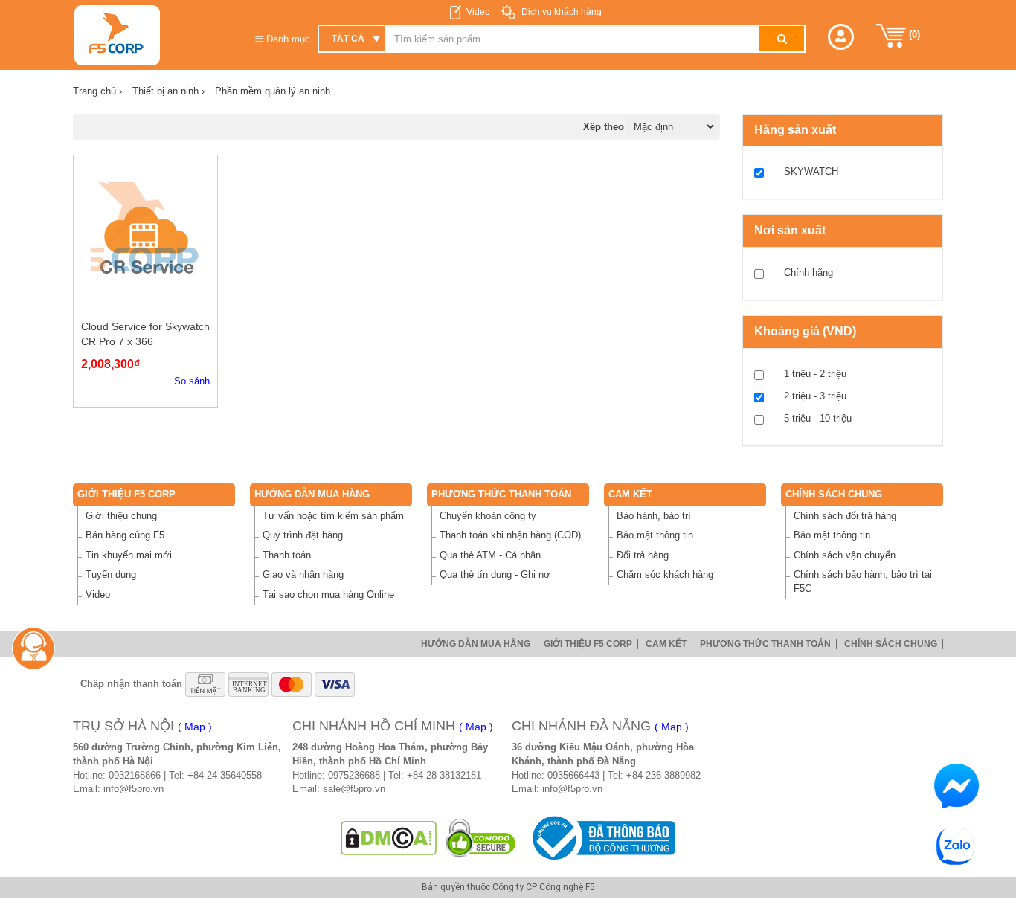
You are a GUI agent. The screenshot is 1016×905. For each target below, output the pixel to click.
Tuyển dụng (111, 574)
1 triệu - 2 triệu (815, 373)
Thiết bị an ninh (168, 91)
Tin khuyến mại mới (129, 555)
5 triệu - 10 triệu (818, 418)
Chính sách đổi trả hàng (845, 515)
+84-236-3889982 (663, 775)
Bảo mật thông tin (655, 535)
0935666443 (573, 775)
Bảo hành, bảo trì (654, 515)
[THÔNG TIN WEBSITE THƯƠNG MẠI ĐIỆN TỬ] (601, 837)
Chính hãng (808, 272)
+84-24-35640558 (224, 775)
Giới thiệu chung (121, 515)
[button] (841, 37)
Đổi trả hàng (643, 555)
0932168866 (135, 775)
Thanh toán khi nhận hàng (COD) (510, 535)
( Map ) (195, 726)
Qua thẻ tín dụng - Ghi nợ (495, 574)
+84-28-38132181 (444, 775)
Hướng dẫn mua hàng (312, 494)
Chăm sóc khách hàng (665, 574)
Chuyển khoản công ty (488, 515)
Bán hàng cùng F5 (125, 535)
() (913, 34)
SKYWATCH (811, 171)
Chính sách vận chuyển (845, 555)
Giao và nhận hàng (303, 574)
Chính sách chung (833, 494)
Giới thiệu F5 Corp (126, 494)
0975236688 (354, 775)
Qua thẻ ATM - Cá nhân (490, 555)
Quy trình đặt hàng (303, 535)
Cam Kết (630, 494)
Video (478, 12)
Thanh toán (287, 555)
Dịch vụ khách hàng (560, 12)
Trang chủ (97, 91)
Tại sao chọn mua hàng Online (328, 594)
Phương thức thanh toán (501, 494)
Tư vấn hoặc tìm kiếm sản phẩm (333, 515)
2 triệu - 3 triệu (815, 396)
